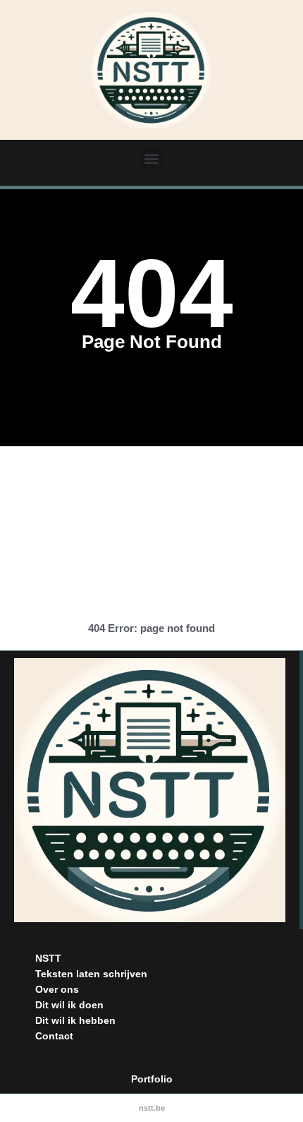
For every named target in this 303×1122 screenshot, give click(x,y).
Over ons (57, 989)
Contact (54, 1036)
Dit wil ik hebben (75, 1020)
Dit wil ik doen (69, 1004)
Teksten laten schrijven (91, 973)
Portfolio (152, 1079)
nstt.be (152, 1108)
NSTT (48, 958)
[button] (151, 158)
